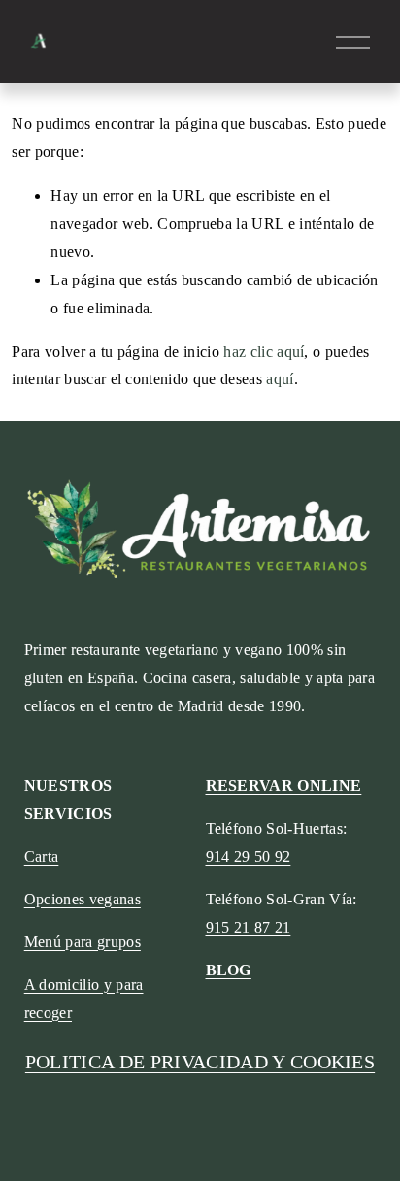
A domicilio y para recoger (84, 998)
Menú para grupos (82, 942)
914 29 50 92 (248, 856)
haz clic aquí (263, 352)
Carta (41, 856)
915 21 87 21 (248, 927)
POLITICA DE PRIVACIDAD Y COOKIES (200, 1061)
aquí (279, 379)
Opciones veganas (82, 899)
